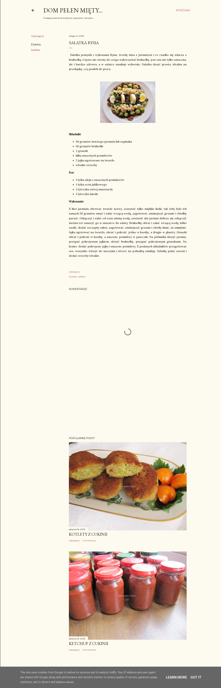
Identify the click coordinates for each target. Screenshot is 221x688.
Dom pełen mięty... (73, 10)
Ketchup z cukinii (88, 643)
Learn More (176, 677)
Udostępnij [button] (37, 36)
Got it (195, 677)
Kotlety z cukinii (88, 534)
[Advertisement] (128, 404)
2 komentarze (89, 650)
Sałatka (35, 50)
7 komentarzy (89, 540)
